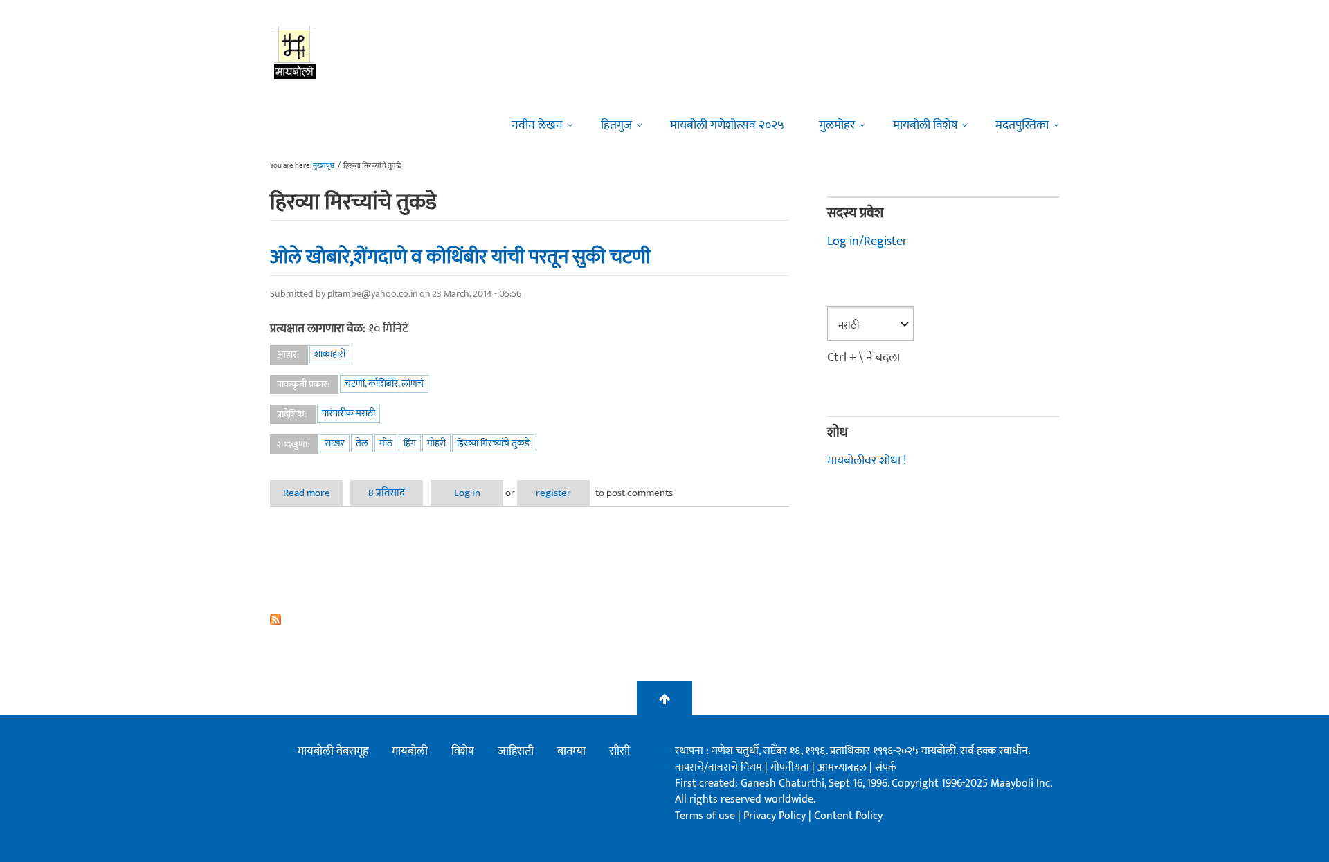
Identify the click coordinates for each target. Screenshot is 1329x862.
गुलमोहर (837, 125)
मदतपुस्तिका (1022, 125)
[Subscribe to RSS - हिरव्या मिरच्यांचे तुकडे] (529, 619)
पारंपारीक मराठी (348, 413)
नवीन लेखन (537, 125)
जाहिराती (516, 751)
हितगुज (616, 125)
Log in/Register (867, 241)
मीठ (385, 443)
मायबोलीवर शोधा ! (866, 460)
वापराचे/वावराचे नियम (718, 767)
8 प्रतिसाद (386, 493)
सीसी (619, 751)
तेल (362, 443)
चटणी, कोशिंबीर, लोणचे (384, 384)
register (553, 493)
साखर (335, 443)
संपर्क (885, 767)
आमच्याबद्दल (843, 767)
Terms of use (705, 816)
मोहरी (436, 443)
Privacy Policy (775, 816)
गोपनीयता (791, 767)
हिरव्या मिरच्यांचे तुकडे (493, 443)
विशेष (462, 751)
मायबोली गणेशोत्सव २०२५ (727, 125)
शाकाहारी (329, 354)
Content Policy (848, 816)
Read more (313, 493)
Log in (467, 493)
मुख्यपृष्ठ (323, 166)
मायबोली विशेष (925, 125)
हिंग (410, 443)
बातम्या (571, 751)
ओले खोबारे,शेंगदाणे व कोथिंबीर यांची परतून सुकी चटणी (460, 256)
